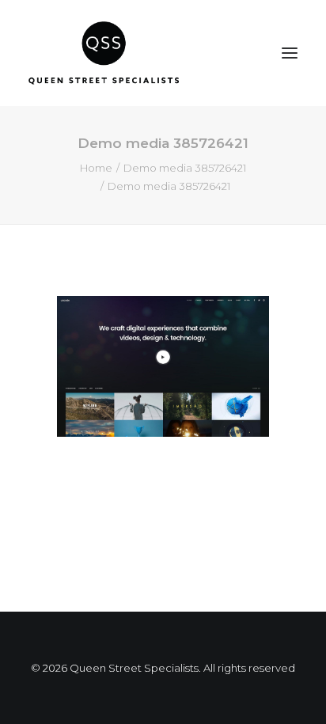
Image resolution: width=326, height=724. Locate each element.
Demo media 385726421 (184, 167)
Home (96, 167)
